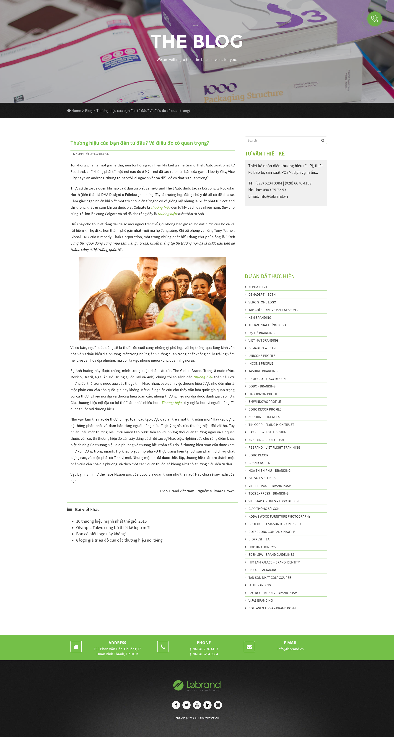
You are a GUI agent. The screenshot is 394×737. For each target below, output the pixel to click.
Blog (88, 110)
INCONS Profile (261, 363)
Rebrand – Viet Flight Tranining (274, 447)
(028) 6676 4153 (298, 183)
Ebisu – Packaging (263, 570)
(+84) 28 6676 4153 (204, 648)
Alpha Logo (258, 287)
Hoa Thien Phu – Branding (269, 470)
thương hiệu (160, 207)
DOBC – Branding (262, 386)
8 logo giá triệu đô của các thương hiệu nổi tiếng (119, 540)
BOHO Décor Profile (265, 409)
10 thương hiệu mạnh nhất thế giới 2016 (111, 521)
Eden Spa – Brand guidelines (271, 554)
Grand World (259, 463)
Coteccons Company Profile (272, 531)
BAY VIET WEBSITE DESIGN (267, 432)
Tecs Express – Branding (268, 493)
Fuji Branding (260, 585)
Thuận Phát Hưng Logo (267, 325)
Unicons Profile (262, 355)
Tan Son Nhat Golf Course (270, 577)
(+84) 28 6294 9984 (204, 653)
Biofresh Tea (259, 539)
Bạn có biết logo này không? (101, 533)
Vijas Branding (261, 600)
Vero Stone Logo (262, 302)
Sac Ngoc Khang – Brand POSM (273, 593)
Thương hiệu (171, 402)
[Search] (323, 140)
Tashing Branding (263, 371)
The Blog (196, 41)
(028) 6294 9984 (268, 183)
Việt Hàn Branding (263, 340)
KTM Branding (260, 317)
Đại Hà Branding (262, 333)
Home (76, 110)
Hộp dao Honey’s (262, 547)
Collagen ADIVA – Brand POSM (272, 608)
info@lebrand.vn (274, 196)
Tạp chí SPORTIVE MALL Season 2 (273, 310)
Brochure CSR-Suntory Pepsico (275, 524)
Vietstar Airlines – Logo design (274, 501)
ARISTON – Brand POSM (266, 440)
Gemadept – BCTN (262, 294)
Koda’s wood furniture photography (279, 516)
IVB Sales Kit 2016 (262, 478)
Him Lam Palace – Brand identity (274, 562)
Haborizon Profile (264, 394)
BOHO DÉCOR (258, 455)
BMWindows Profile (265, 401)
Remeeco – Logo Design (267, 378)
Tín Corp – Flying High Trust (271, 424)
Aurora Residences (264, 417)
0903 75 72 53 (274, 189)
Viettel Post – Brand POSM (270, 486)
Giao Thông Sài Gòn (264, 508)
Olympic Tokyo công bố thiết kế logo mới (113, 527)
